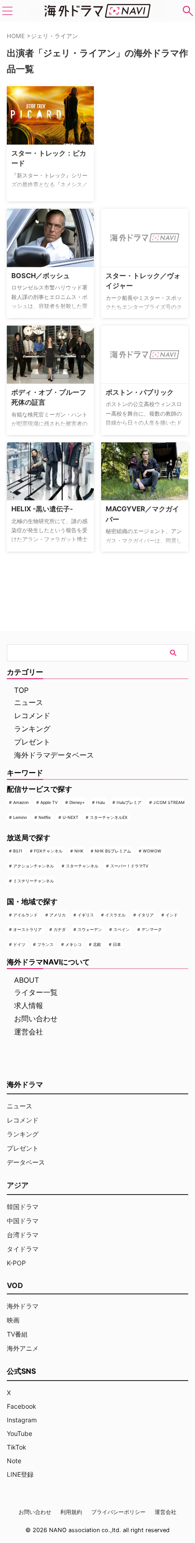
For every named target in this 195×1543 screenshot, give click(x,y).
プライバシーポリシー (118, 1512)
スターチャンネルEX (108, 817)
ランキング (32, 728)
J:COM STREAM (169, 802)
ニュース (28, 702)
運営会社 (28, 1031)
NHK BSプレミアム (113, 850)
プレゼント (32, 741)
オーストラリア (27, 929)
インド (172, 914)
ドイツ (19, 944)
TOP (21, 690)
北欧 (97, 944)
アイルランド (25, 914)
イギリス (86, 914)
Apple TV (49, 802)
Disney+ (77, 802)
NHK (78, 850)
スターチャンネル (82, 865)
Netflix (45, 817)
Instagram (22, 1420)
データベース (26, 1162)
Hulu (100, 802)
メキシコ (73, 944)
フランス (45, 944)
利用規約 (71, 1512)
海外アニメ (23, 1348)
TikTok (16, 1447)
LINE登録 (20, 1474)
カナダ (60, 929)
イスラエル (115, 914)
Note (14, 1461)
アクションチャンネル (33, 865)
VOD (15, 1285)
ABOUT (26, 980)
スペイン (121, 929)
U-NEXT (70, 817)
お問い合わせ (36, 1018)
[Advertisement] (146, 143)
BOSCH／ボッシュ (40, 275)
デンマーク (151, 929)
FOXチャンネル (48, 850)
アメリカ (57, 914)
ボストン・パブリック (140, 392)
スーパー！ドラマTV (129, 865)
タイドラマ (23, 1249)
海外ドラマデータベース (54, 754)
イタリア (145, 914)
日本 (117, 944)
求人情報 (28, 1005)
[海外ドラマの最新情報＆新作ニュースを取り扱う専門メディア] (97, 10)
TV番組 (17, 1334)
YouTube (19, 1433)
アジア (18, 1185)
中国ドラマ (23, 1221)
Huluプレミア (129, 802)
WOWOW (152, 850)
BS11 (17, 850)
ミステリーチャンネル (33, 880)
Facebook (21, 1406)
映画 (13, 1320)
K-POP (16, 1263)
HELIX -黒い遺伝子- (42, 509)
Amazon (21, 802)
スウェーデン (90, 929)
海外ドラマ (23, 1306)
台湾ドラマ (23, 1235)
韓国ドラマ (23, 1206)
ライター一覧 (36, 992)
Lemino (20, 817)
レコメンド (32, 715)
